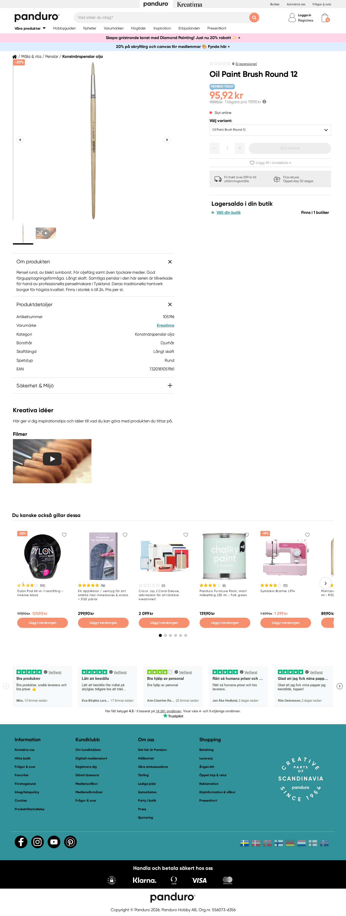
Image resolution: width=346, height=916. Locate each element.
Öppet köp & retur (213, 775)
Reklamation (208, 784)
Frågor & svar (322, 4)
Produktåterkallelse (29, 809)
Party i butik (147, 800)
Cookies (21, 800)
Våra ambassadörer (153, 767)
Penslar (51, 56)
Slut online (290, 148)
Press (142, 809)
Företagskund (25, 784)
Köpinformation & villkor (217, 792)
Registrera (305, 20)
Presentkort (208, 800)
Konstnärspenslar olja (82, 56)
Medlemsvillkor (86, 784)
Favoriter (22, 775)
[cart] (324, 17)
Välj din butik (229, 212)
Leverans (206, 758)
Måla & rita (31, 56)
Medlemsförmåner (89, 792)
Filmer (20, 434)
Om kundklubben (88, 750)
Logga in (304, 15)
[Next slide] (167, 139)
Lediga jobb (147, 784)
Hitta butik (23, 758)
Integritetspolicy (27, 792)
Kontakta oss (296, 4)
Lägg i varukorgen (42, 623)
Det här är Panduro (152, 750)
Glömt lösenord (87, 775)
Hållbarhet (146, 758)
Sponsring (145, 817)
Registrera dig (86, 767)
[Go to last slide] (20, 139)
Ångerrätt (206, 767)
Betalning (206, 750)
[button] (30, 28)
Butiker (275, 4)
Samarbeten (147, 792)
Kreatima (165, 325)
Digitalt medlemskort (91, 758)
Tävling (143, 775)
